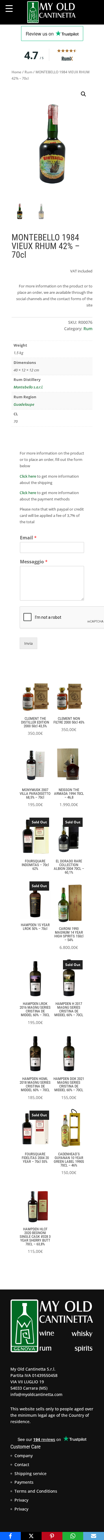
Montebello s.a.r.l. (28, 387)
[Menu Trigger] (9, 8)
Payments (24, 1482)
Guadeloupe (24, 404)
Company (23, 1455)
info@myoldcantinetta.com (36, 1394)
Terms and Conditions (35, 1491)
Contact (21, 1464)
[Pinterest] (52, 1536)
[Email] (93, 1536)
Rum (28, 72)
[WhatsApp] (72, 1536)
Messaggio (34, 562)
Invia (28, 643)
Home (16, 72)
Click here (28, 476)
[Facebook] (10, 1536)
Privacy (21, 1500)
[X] (31, 1536)
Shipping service (30, 1473)
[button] (83, 94)
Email (28, 538)
